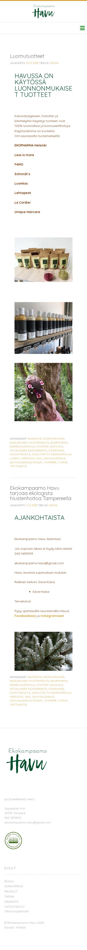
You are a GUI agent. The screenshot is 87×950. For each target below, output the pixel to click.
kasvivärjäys (20, 454)
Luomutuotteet (27, 56)
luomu (15, 458)
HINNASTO (11, 901)
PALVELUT (11, 891)
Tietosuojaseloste (16, 911)
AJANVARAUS (13, 886)
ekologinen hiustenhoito (29, 442)
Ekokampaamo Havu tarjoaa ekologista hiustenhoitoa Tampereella (40, 493)
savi (39, 458)
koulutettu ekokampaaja (51, 454)
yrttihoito (18, 466)
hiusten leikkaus (50, 446)
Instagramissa (52, 616)
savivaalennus (55, 458)
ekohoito (35, 438)
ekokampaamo (54, 438)
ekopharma (59, 442)
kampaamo (56, 450)
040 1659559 (12, 817)
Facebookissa (25, 616)
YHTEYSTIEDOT (14, 907)
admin (54, 63)
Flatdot (21, 927)
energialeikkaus (22, 446)
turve (62, 462)
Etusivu (9, 881)
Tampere (50, 462)
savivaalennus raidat (26, 462)
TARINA (9, 896)
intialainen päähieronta (28, 450)
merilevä (28, 458)
